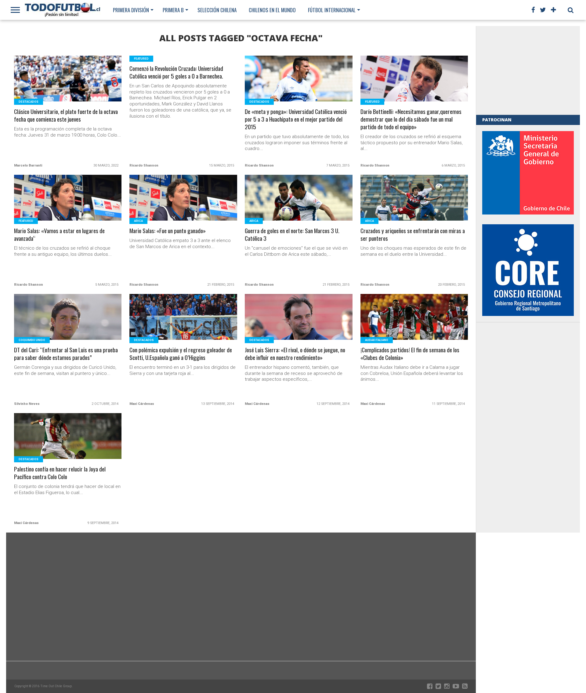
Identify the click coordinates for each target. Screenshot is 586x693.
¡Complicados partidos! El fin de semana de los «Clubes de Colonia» (409, 353)
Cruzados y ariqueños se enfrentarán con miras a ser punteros (412, 234)
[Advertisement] (528, 70)
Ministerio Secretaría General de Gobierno (528, 173)
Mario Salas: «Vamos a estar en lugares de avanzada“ (59, 234)
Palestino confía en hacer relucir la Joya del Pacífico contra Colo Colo (60, 473)
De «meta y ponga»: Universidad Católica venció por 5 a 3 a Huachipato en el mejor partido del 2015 (296, 119)
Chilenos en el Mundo (272, 10)
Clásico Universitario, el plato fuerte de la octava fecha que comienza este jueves (66, 115)
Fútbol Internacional (332, 10)
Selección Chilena (217, 10)
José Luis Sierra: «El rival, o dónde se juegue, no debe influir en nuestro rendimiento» (295, 353)
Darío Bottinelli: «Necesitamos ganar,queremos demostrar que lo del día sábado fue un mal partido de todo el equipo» (410, 119)
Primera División (131, 10)
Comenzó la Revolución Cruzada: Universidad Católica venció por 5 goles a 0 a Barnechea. (176, 72)
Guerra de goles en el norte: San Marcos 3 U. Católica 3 (292, 234)
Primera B (173, 10)
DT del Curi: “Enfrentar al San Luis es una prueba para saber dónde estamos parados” (66, 353)
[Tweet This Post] (68, 86)
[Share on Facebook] (55, 86)
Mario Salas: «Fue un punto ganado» (167, 231)
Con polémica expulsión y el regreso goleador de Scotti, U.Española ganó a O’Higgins (180, 353)
